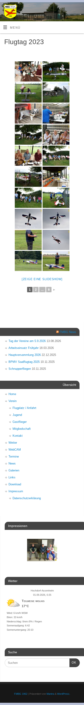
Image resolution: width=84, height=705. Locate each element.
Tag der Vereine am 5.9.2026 (27, 341)
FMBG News (68, 332)
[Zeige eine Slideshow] (42, 279)
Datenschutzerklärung (27, 498)
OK (72, 662)
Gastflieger (20, 421)
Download (15, 484)
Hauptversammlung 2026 (25, 355)
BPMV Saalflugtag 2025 (24, 361)
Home (12, 394)
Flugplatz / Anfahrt (24, 408)
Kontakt (18, 435)
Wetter (13, 442)
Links (12, 477)
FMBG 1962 (20, 693)
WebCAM (15, 449)
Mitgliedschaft (22, 428)
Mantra (50, 693)
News (12, 463)
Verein (13, 401)
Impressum (16, 491)
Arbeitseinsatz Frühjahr (24, 348)
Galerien (14, 470)
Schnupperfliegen (20, 368)
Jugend (17, 415)
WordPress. (63, 693)
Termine (14, 456)
